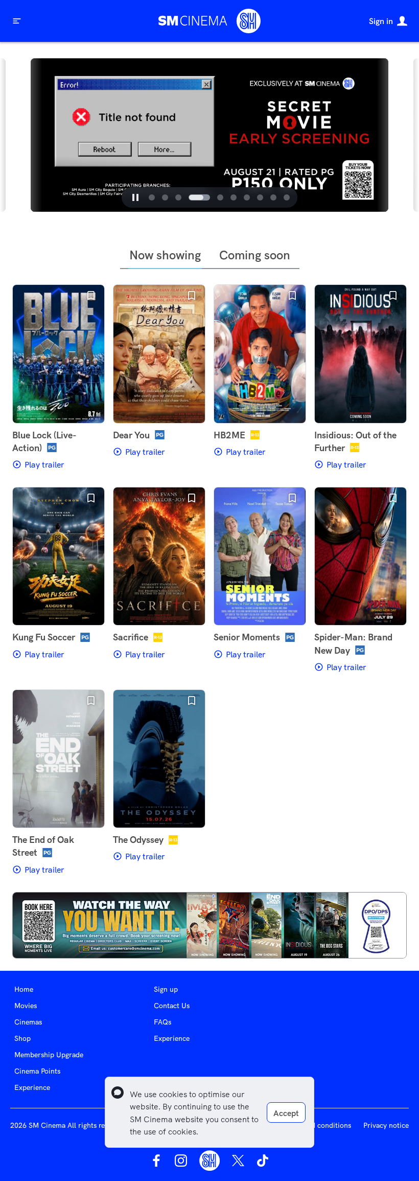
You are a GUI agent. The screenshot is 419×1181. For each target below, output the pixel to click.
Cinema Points (37, 1071)
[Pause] (135, 197)
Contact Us (172, 1005)
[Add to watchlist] (91, 295)
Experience (32, 1087)
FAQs (162, 1022)
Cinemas (28, 1022)
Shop (22, 1038)
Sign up (166, 989)
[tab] (152, 197)
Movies (25, 1005)
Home (23, 989)
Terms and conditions (316, 1125)
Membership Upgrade (48, 1055)
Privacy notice (386, 1125)
